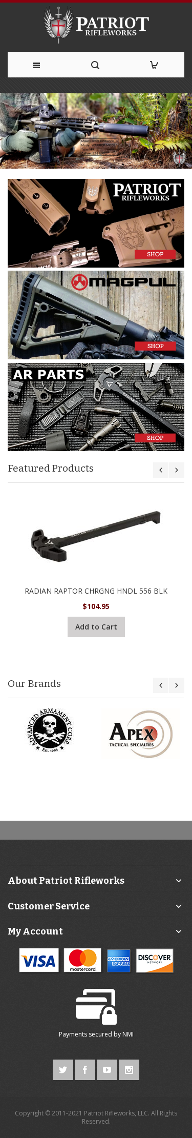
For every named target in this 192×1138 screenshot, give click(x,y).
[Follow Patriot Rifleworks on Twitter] (64, 1068)
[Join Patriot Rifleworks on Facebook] (86, 1068)
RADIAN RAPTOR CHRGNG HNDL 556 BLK (96, 591)
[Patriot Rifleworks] (96, 24)
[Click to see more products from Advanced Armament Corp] (52, 730)
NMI (128, 1034)
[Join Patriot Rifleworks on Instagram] (129, 1068)
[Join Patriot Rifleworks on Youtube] (108, 1068)
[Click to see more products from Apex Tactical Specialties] (140, 733)
